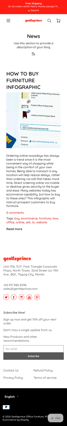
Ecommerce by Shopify (16, 419)
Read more (14, 229)
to (33, 222)
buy (17, 218)
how (55, 218)
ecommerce (29, 218)
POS (47, 416)
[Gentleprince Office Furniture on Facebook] (14, 298)
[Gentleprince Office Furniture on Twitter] (6, 298)
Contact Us (11, 370)
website (41, 222)
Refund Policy (43, 370)
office (10, 222)
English (10, 396)
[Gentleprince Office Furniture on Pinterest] (37, 298)
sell (28, 222)
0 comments (15, 212)
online (20, 222)
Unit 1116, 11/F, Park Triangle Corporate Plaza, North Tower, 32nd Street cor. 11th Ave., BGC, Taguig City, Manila (30, 270)
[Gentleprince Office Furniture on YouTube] (29, 298)
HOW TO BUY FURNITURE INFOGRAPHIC (23, 80)
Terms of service (45, 377)
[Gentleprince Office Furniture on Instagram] (21, 298)
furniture (45, 218)
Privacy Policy (13, 377)
